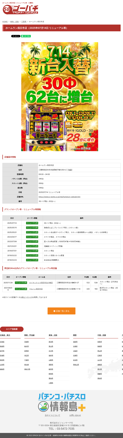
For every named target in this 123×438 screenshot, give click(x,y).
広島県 (100, 355)
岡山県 (100, 351)
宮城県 (2, 355)
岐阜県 (51, 369)
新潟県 (51, 342)
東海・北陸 (14, 22)
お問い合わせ (75, 415)
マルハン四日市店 (36, 289)
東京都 (26, 365)
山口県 (100, 360)
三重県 (23, 22)
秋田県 (2, 360)
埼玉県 (26, 355)
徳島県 (100, 365)
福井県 (51, 355)
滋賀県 (75, 342)
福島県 (2, 369)
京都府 (75, 346)
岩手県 (2, 351)
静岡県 (51, 374)
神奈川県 (27, 369)
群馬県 (26, 351)
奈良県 (75, 360)
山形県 (2, 365)
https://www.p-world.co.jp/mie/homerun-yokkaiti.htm (59, 197)
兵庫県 (75, 355)
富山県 (51, 346)
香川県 (100, 369)
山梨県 (51, 360)
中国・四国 (102, 335)
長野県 (51, 365)
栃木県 (26, 346)
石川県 (51, 351)
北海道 (2, 342)
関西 (75, 335)
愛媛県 (100, 374)
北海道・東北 (5, 335)
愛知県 (51, 378)
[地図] (70, 170)
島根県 (100, 346)
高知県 (100, 378)
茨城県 (26, 342)
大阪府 (75, 351)
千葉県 (26, 360)
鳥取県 (100, 342)
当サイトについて (52, 415)
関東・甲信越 (29, 335)
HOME (5, 22)
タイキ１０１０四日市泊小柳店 (41, 283)
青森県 (2, 346)
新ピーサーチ (27, 297)
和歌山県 (76, 365)
